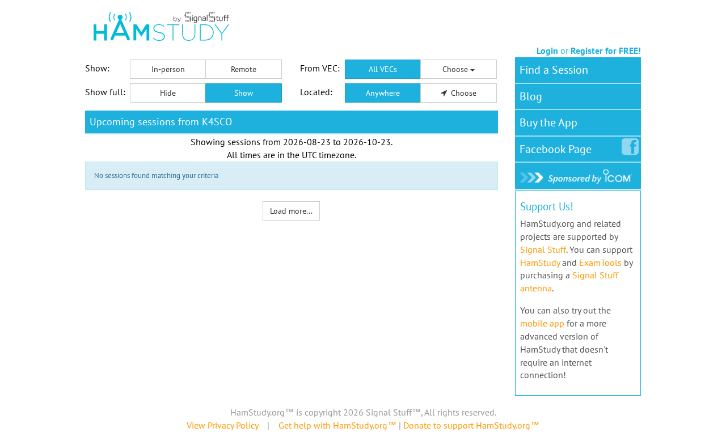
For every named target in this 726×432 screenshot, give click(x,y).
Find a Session (554, 69)
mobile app (542, 323)
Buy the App (548, 122)
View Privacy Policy (222, 425)
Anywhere (383, 93)
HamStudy (540, 262)
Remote (243, 69)
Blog (531, 96)
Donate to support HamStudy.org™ (471, 425)
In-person (168, 69)
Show (243, 93)
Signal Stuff (543, 249)
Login (547, 50)
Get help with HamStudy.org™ (337, 425)
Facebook (556, 149)
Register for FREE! (606, 50)
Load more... (291, 211)
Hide (168, 93)
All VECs (383, 69)
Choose (456, 69)
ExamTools (600, 262)
